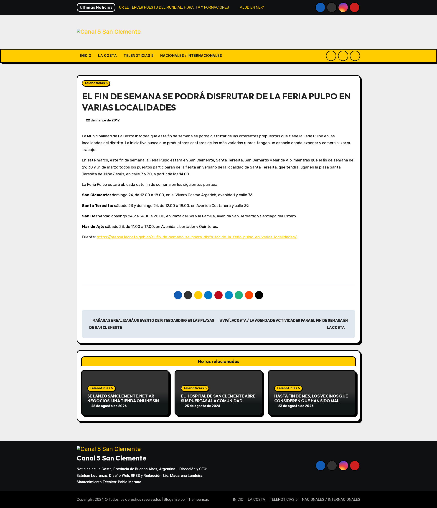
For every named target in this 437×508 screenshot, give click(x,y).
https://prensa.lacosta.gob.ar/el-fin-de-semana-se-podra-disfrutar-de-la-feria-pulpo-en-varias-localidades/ (197, 237)
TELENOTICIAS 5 (138, 55)
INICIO (85, 55)
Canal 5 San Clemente (111, 458)
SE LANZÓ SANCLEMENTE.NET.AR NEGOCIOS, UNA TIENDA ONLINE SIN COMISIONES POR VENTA (123, 400)
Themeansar (197, 499)
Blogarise (172, 499)
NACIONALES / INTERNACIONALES (191, 55)
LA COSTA (107, 55)
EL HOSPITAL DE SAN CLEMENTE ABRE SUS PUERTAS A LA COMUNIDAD (218, 398)
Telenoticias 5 (96, 83)
